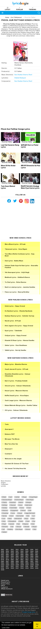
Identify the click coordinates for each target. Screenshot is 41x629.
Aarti (11, 497)
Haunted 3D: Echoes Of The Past (16, 463)
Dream (29, 508)
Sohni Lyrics (15, 306)
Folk (30, 510)
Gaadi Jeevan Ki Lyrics (16, 369)
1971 (7, 558)
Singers (3, 482)
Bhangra (29, 502)
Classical (13, 505)
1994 (2, 563)
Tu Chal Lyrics (15, 282)
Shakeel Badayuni (20, 78)
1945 (36, 551)
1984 (31, 559)
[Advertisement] (20, 105)
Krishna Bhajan (19, 499)
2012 (12, 566)
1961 (36, 554)
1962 (2, 556)
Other (33, 518)
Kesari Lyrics (16, 391)
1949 (17, 553)
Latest (7, 9)
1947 (7, 553)
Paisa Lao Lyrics (17, 292)
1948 (12, 553)
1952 (31, 553)
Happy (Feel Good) (30, 513)
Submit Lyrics (5, 580)
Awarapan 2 (9, 429)
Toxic (7, 424)
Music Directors (6, 481)
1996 (12, 563)
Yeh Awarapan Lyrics (17, 272)
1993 (36, 561)
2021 (17, 568)
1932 (12, 549)
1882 (2, 549)
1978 (2, 559)
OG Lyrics (16, 410)
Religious (25, 524)
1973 (17, 558)
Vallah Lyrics (15, 350)
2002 (2, 565)
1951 (26, 553)
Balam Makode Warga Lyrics (21, 405)
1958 (21, 554)
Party (4, 521)
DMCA (3, 585)
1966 (22, 556)
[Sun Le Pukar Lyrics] (30, 137)
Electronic (5, 510)
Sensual (19, 526)
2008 (32, 565)
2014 (21, 566)
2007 (27, 565)
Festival (23, 510)
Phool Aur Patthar (7, 142)
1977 (36, 558)
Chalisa (5, 502)
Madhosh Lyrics (17, 277)
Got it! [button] (37, 625)
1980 (12, 559)
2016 (31, 566)
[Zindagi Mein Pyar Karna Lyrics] (30, 178)
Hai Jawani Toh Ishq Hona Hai (15, 468)
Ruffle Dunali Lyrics (17, 395)
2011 (7, 566)
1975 (26, 558)
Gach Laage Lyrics (18, 400)
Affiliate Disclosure (6, 589)
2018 (2, 568)
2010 (2, 566)
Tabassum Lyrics (16, 249)
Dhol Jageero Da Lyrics (19, 326)
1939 (7, 551)
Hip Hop (5, 516)
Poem (27, 521)
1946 (2, 553)
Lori (34, 516)
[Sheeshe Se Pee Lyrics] (30, 158)
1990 (22, 561)
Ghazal (20, 513)
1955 (7, 554)
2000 (32, 563)
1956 (12, 554)
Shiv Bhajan (19, 529)
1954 (2, 554)
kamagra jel (33, 539)
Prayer (4, 524)
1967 (26, 556)
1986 (2, 561)
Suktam (5, 532)
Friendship (5, 513)
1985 (36, 559)
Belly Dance (29, 505)
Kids (28, 516)
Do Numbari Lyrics (18, 311)
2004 (12, 565)
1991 (26, 561)
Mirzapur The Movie (12, 439)
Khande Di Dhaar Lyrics (19, 340)
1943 (26, 551)
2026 (2, 570)
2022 (22, 568)
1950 (21, 553)
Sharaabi (27, 526)
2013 (17, 566)
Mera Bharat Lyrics (15, 244)
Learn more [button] (6, 627)
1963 (7, 556)
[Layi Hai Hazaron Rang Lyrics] (10, 137)
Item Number (20, 516)
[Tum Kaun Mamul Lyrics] (10, 178)
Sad (12, 526)
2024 (32, 568)
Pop (34, 521)
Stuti (35, 529)
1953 (36, 553)
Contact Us (4, 587)
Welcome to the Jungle (13, 459)
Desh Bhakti (13, 508)
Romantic (5, 526)
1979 (7, 559)
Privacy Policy (5, 584)
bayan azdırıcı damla (17, 539)
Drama (22, 508)
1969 (36, 556)
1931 (7, 549)
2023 (27, 568)
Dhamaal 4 (8, 449)
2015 (26, 566)
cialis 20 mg (3, 539)
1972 (12, 558)
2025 (36, 568)
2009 (37, 565)
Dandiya (5, 508)
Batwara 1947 (10, 434)
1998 (22, 563)
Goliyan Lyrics (15, 335)
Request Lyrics (5, 582)
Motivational (18, 518)
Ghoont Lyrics (18, 386)
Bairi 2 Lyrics (16, 381)
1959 (26, 554)
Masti (10, 518)
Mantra (21, 502)
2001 (36, 563)
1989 (17, 561)
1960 (31, 554)
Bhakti (4, 497)
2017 (36, 566)
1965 (17, 556)
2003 (7, 565)
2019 (7, 568)
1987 (7, 561)
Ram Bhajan (30, 499)
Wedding (10, 529)
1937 (36, 549)
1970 (2, 558)
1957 (17, 554)
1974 (21, 558)
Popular (19, 9)
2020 (12, 568)
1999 (26, 563)
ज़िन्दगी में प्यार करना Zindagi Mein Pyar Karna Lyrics (30, 187)
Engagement (14, 510)
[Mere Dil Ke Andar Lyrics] (10, 158)
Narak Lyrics (13, 321)
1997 (17, 563)
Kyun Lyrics (13, 330)
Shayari (35, 526)
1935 (26, 549)
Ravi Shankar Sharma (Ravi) (23, 75)
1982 (21, 559)
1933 (17, 549)
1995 (7, 563)
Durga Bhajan (33, 497)
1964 (12, 556)
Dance (20, 505)
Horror (11, 516)
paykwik (27, 539)
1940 (12, 551)
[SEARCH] (39, 13)
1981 (17, 559)
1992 (31, 561)
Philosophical (12, 521)
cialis (9, 539)
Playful (21, 521)
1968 (31, 556)
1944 (31, 551)
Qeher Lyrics (16, 345)
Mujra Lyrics (16, 364)
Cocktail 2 (8, 454)
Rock (33, 524)
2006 (22, 565)
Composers (4, 484)
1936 (31, 549)
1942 (21, 551)
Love (4, 518)
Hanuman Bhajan (7, 499)
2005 (17, 565)
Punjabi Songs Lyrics (28, 612)
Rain (18, 524)
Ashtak (17, 497)
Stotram (28, 529)
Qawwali (11, 524)
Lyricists (3, 486)
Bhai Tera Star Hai (11, 444)
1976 (31, 558)
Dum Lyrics (14, 261)
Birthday (5, 505)
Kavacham (13, 502)
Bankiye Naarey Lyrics (19, 316)
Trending (32, 9)
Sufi (4, 529)
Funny (13, 513)
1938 (2, 551)
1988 (12, 561)
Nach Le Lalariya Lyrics (20, 287)
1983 (26, 559)
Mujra (26, 518)
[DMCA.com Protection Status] (6, 595)
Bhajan (25, 497)
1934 (21, 549)
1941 (17, 551)
